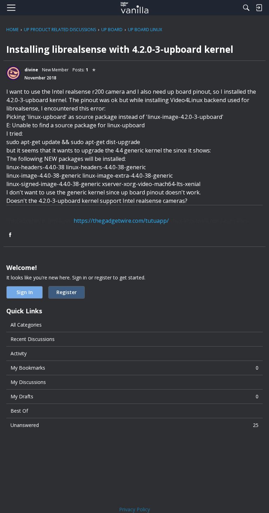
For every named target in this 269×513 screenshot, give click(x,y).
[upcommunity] (135, 7)
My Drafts (134, 396)
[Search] (246, 7)
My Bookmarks (134, 367)
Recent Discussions (33, 339)
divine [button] (31, 70)
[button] (13, 73)
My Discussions (28, 382)
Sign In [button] (24, 292)
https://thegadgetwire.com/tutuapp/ (121, 221)
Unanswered (134, 425)
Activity (19, 353)
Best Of (19, 410)
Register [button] (66, 292)
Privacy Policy (134, 509)
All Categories (26, 324)
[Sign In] (259, 7)
